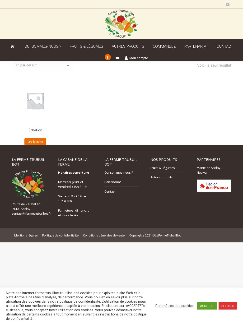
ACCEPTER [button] (207, 306)
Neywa (202, 172)
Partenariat (112, 182)
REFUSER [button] (227, 306)
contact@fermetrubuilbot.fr (31, 213)
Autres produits (161, 177)
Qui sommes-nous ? (118, 172)
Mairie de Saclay (208, 168)
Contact (109, 191)
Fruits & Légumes (162, 168)
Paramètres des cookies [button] (174, 306)
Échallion (35, 130)
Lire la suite (35, 141)
